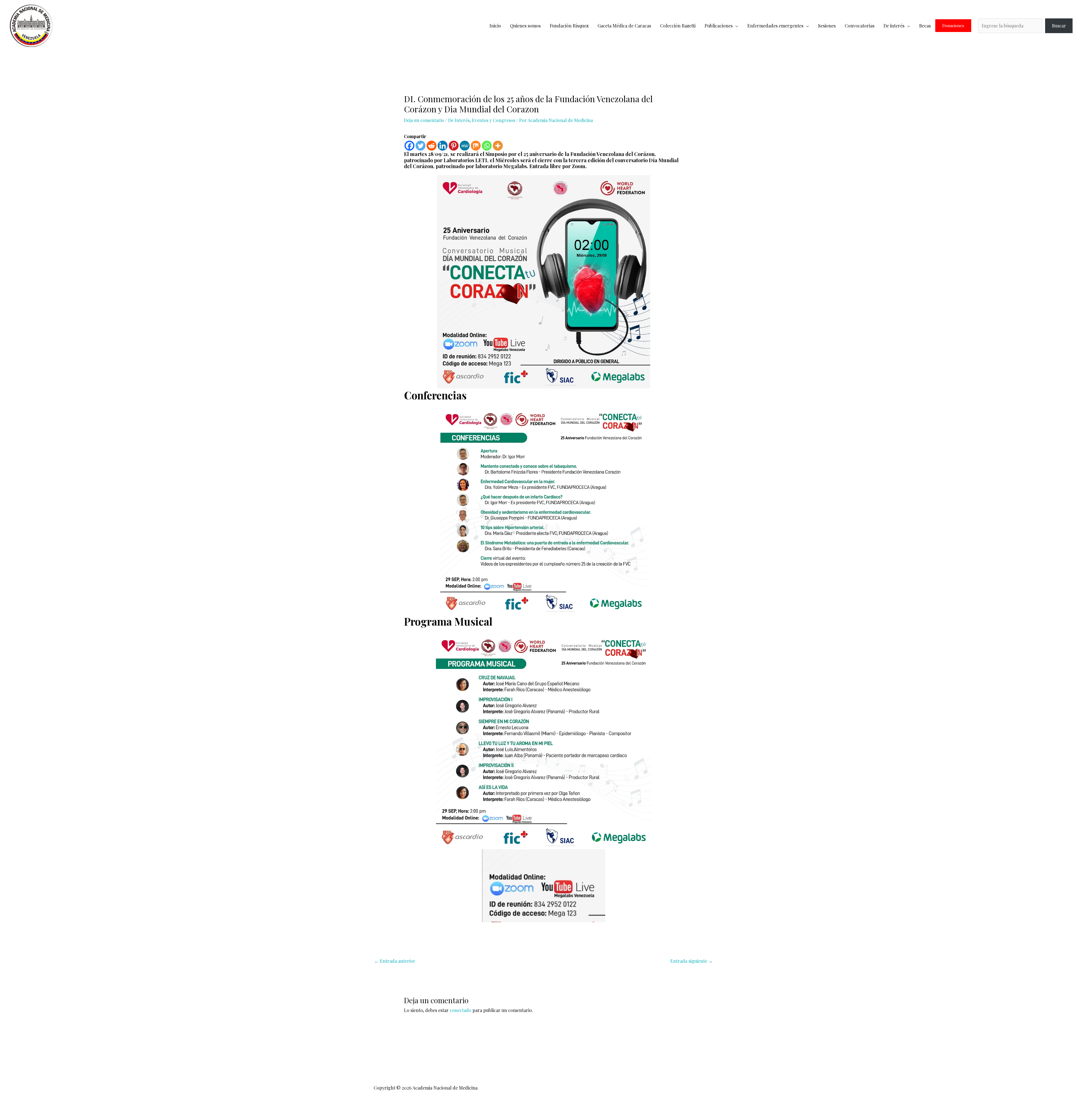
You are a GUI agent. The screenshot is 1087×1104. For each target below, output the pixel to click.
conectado (460, 1010)
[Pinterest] (454, 146)
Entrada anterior (394, 961)
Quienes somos (525, 26)
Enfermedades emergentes (775, 26)
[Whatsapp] (487, 146)
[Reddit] (431, 146)
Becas (925, 26)
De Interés (459, 120)
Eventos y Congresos (493, 120)
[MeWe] (465, 146)
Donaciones (953, 25)
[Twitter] (420, 146)
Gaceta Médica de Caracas (624, 26)
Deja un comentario (424, 120)
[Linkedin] (443, 146)
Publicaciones (719, 26)
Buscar (1059, 26)
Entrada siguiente (691, 961)
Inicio (495, 26)
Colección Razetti (678, 26)
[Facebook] (409, 146)
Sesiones (827, 26)
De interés (893, 26)
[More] (498, 146)
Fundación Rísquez (569, 26)
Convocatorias (859, 26)
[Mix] (476, 146)
